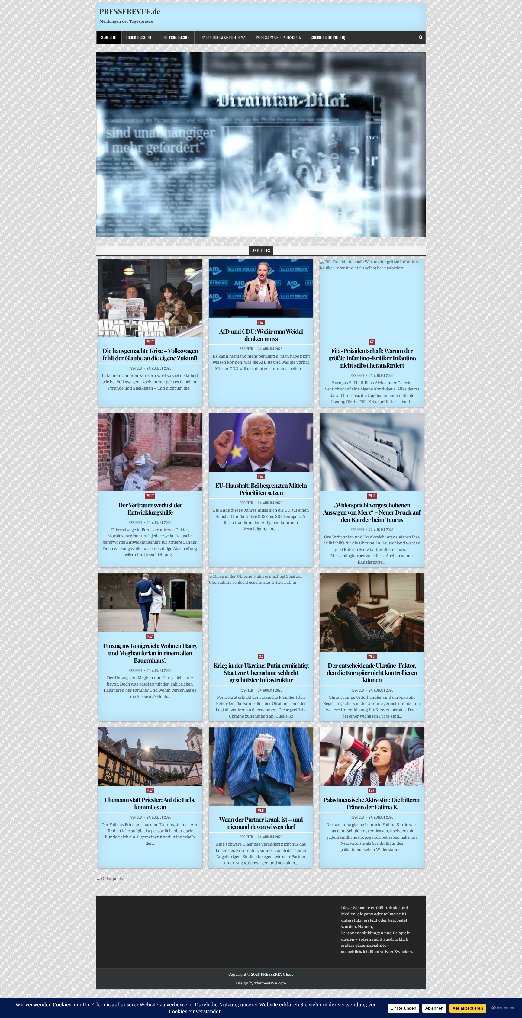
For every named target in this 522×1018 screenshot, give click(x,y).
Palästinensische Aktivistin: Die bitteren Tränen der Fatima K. (371, 803)
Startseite (109, 37)
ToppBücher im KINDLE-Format (222, 37)
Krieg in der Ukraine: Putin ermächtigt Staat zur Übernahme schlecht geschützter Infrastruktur (261, 672)
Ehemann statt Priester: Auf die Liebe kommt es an (150, 803)
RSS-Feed (135, 368)
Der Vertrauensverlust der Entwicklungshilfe (150, 508)
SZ (372, 341)
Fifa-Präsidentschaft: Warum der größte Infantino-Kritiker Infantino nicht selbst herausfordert (372, 357)
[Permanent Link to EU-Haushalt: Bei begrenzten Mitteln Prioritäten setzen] (261, 442)
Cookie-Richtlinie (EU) (328, 37)
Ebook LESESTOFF (139, 37)
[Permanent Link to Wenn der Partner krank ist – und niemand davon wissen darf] (261, 766)
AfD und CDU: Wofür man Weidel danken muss (261, 334)
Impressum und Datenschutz (278, 37)
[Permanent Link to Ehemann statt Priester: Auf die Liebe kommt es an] (150, 756)
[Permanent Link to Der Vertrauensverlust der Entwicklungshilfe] (150, 452)
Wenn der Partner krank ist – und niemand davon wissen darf (261, 822)
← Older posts (109, 878)
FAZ (261, 322)
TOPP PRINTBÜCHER (175, 37)
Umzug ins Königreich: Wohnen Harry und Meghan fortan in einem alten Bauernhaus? (150, 652)
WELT (150, 341)
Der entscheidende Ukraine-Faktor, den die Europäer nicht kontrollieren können (372, 672)
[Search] (421, 37)
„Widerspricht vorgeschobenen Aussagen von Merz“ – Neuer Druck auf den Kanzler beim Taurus (371, 512)
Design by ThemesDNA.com (261, 983)
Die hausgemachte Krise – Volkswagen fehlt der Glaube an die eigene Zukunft (150, 354)
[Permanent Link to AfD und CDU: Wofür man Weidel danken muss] (261, 288)
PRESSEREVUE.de (129, 11)
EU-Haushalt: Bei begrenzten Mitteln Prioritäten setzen (261, 488)
